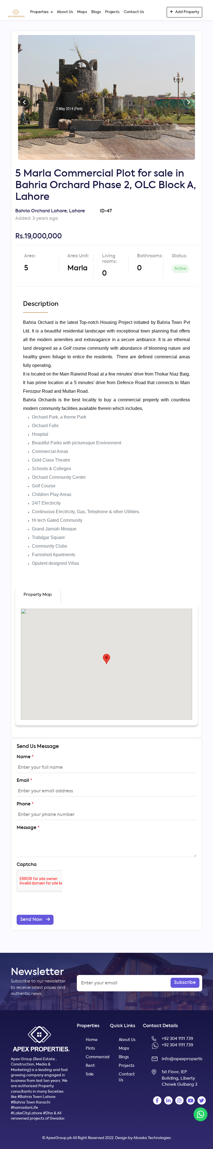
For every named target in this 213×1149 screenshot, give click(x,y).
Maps (82, 12)
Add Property (187, 12)
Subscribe (185, 983)
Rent (90, 1066)
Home (92, 1040)
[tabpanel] (106, 97)
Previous (24, 97)
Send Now (31, 920)
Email (24, 780)
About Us (65, 12)
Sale (90, 1074)
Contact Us (134, 12)
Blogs (96, 12)
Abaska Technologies (152, 1138)
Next (189, 97)
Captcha (27, 865)
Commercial (94, 1057)
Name (25, 757)
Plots (90, 1048)
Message (28, 828)
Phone (25, 804)
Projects (112, 12)
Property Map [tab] (38, 595)
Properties (39, 12)
